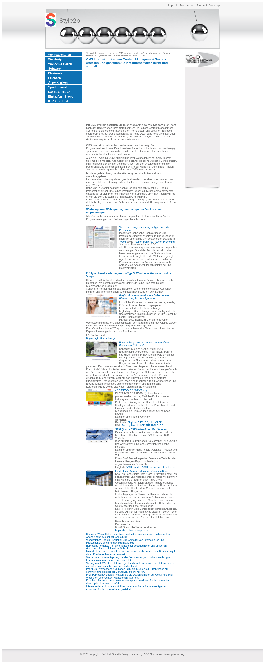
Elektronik (55, 73)
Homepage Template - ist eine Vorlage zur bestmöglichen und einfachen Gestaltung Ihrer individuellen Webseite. (126, 547)
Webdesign (55, 59)
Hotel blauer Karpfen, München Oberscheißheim (142, 471)
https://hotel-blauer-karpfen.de (132, 530)
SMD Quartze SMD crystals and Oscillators (150, 467)
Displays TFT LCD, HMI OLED (144, 422)
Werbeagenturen (59, 54)
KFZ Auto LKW (58, 101)
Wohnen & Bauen (60, 64)
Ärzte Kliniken (58, 82)
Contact (202, 5)
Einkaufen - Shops (60, 96)
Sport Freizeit (57, 87)
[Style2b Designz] (50, 20)
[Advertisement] (131, 96)
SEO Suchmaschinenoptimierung (164, 654)
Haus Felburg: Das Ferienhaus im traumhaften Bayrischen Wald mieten (145, 343)
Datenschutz (187, 5)
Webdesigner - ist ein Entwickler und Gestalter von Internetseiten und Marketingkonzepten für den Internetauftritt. (125, 541)
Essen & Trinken (59, 91)
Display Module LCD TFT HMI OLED (142, 425)
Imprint (172, 5)
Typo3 (122, 241)
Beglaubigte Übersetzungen (101, 338)
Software (54, 68)
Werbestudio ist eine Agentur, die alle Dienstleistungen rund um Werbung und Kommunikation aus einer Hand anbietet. (129, 559)
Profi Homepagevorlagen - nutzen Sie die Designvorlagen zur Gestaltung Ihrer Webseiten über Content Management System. (129, 576)
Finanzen (54, 77)
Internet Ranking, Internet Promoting (154, 241)
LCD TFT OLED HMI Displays (132, 390)
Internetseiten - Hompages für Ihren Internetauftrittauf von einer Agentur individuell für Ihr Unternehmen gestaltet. (126, 588)
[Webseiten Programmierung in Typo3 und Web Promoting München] (101, 237)
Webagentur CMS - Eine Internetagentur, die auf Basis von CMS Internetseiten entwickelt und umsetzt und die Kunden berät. (130, 564)
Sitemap (214, 5)
